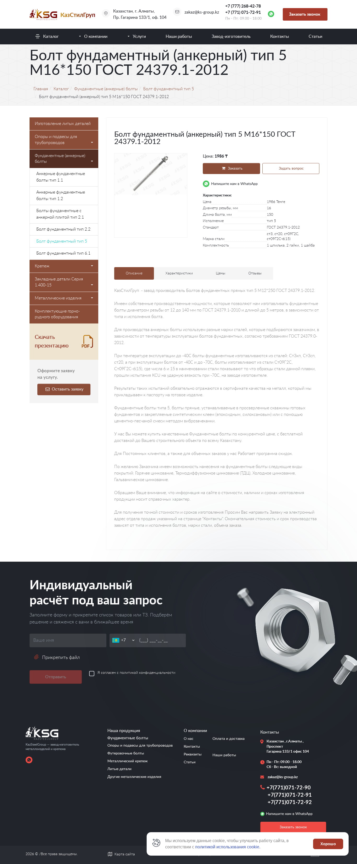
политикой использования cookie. (227, 847)
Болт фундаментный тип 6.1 (63, 253)
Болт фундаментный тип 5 (61, 241)
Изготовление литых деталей (63, 124)
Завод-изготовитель (231, 36)
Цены (220, 273)
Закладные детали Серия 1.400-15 (59, 282)
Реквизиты (192, 754)
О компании (95, 36)
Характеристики (179, 273)
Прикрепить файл (61, 657)
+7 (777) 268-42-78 (243, 6)
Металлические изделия (58, 298)
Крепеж (42, 266)
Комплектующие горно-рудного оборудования (57, 314)
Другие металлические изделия (134, 777)
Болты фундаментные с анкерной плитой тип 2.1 (60, 214)
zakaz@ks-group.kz (202, 12)
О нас (188, 739)
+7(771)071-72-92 (290, 802)
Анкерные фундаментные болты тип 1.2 (60, 195)
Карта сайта (124, 854)
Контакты (279, 36)
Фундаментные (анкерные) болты (60, 159)
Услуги (139, 36)
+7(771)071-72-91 (290, 795)
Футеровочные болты (125, 753)
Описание (134, 273)
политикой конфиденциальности (147, 673)
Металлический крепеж (127, 761)
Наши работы (179, 36)
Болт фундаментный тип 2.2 (63, 229)
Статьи (315, 36)
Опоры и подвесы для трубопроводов (56, 140)
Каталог (51, 36)
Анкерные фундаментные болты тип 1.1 (60, 177)
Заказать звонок (304, 14)
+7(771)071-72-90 (289, 787)
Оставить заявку (67, 389)
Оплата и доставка (228, 739)
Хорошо (328, 844)
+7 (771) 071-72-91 (243, 12)
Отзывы (255, 273)
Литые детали (119, 769)
